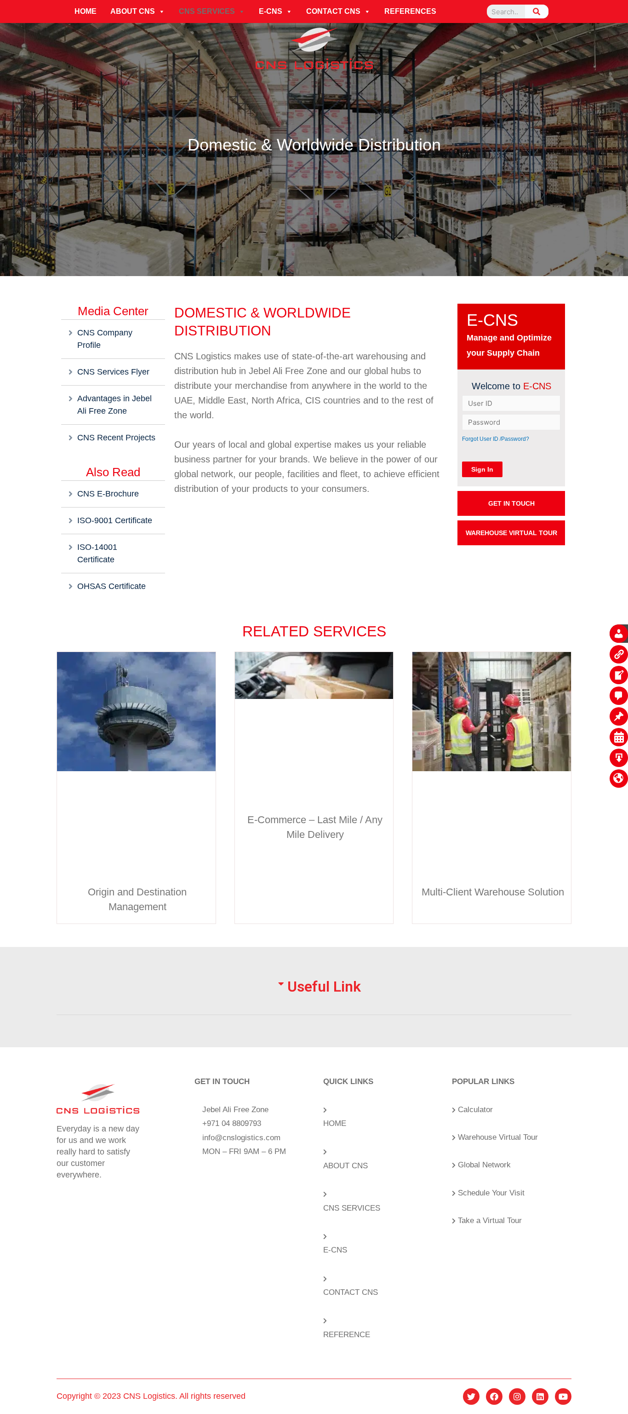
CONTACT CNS (333, 11)
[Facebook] (494, 1396)
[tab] (314, 997)
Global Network (484, 1164)
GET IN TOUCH (511, 503)
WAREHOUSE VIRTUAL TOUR (511, 533)
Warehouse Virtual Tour (498, 1137)
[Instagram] (517, 1396)
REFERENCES (410, 11)
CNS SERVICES (207, 11)
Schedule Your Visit (491, 1193)
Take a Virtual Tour (490, 1220)
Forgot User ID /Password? (495, 439)
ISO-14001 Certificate (97, 553)
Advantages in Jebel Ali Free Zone (114, 405)
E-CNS (270, 11)
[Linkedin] (540, 1396)
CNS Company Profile (104, 339)
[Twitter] (471, 1396)
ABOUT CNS (132, 11)
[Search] (536, 11)
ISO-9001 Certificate (114, 520)
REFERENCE (346, 1334)
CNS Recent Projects (116, 437)
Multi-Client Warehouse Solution (493, 892)
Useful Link (324, 986)
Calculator (475, 1109)
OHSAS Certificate (111, 586)
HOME (85, 11)
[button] (161, 11)
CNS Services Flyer (113, 371)
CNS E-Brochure (108, 493)
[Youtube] (563, 1396)
